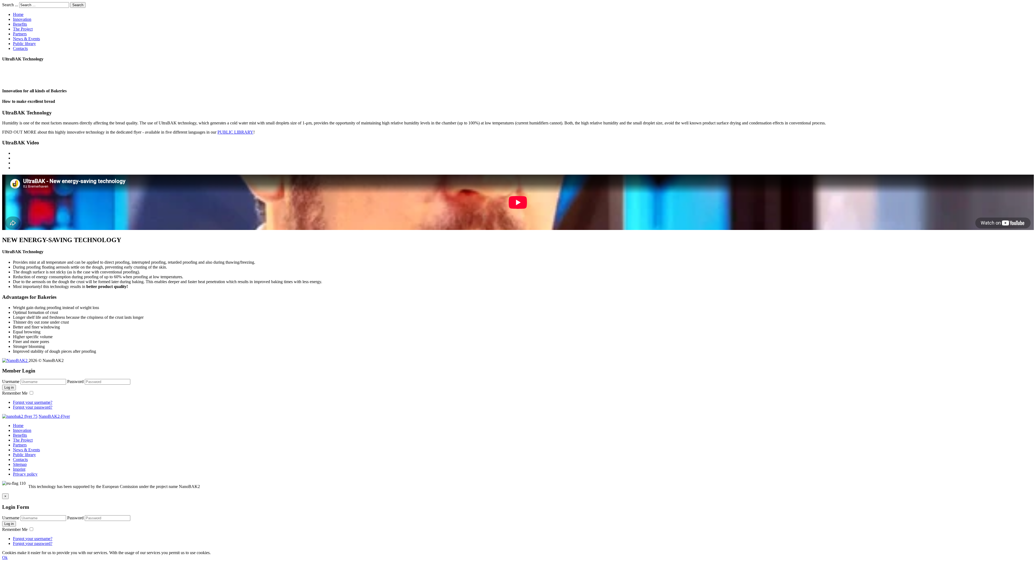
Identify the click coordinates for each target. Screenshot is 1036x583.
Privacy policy (25, 474)
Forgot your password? (32, 407)
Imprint (19, 469)
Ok (5, 557)
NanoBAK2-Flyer (54, 416)
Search (77, 5)
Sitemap (20, 464)
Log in (9, 387)
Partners (20, 34)
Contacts (20, 48)
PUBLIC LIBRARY (235, 132)
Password (75, 381)
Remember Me (15, 393)
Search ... (10, 4)
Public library (24, 43)
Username (10, 381)
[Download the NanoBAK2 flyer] (20, 416)
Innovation (22, 19)
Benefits (20, 24)
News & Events (26, 38)
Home (18, 14)
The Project (23, 29)
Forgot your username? (32, 402)
